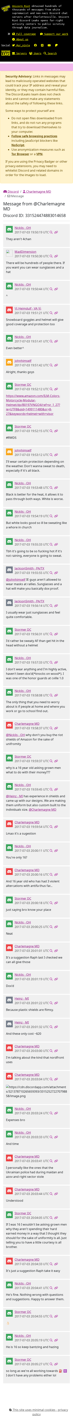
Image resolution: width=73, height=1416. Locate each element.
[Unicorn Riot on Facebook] (35, 45)
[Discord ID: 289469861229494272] (9, 386)
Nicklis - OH (23, 228)
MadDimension (25, 252)
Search (51, 53)
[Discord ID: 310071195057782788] (9, 253)
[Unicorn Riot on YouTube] (49, 45)
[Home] (5, 52)
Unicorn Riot (21, 6)
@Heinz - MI (14, 796)
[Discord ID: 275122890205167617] (9, 229)
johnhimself (23, 361)
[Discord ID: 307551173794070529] (9, 310)
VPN (39, 154)
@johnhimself (15, 579)
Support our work (55, 33)
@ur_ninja (22, 45)
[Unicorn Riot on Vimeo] (42, 45)
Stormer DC (23, 385)
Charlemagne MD (38, 192)
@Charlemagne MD (42, 810)
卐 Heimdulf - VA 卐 (28, 308)
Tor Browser (20, 154)
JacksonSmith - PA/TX (29, 568)
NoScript (17, 145)
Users (36, 53)
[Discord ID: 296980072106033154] (9, 725)
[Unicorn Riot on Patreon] (56, 45)
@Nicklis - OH (15, 735)
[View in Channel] (51, 232)
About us (21, 39)
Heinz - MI (22, 998)
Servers (21, 53)
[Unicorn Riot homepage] (5, 8)
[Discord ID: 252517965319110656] (9, 1000)
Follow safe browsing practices (34, 136)
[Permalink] (56, 232)
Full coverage (25, 33)
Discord (13, 192)
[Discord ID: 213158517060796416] (9, 569)
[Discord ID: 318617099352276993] (9, 362)
